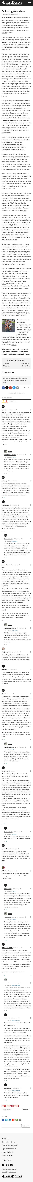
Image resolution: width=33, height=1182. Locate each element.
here (24, 210)
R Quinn (4, 871)
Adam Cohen (6, 565)
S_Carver (5, 410)
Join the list (25, 354)
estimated (9, 145)
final (8, 150)
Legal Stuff (4, 1172)
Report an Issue (7, 1155)
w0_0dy (4, 481)
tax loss (23, 225)
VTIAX (25, 235)
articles (14, 344)
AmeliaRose (6, 849)
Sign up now (6, 352)
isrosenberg (7, 983)
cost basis (8, 247)
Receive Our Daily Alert (10, 1145)
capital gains (14, 91)
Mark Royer (5, 505)
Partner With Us (12, 1172)
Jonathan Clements (10, 454)
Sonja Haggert (6, 652)
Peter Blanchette (7, 947)
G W (3, 694)
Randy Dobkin (8, 539)
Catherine (5, 771)
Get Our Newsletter (8, 1142)
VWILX (13, 176)
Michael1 (4, 669)
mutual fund (7, 40)
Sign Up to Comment (9, 1149)
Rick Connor (8, 888)
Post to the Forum (8, 1152)
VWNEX (13, 159)
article (4, 283)
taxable (4, 33)
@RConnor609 (17, 342)
